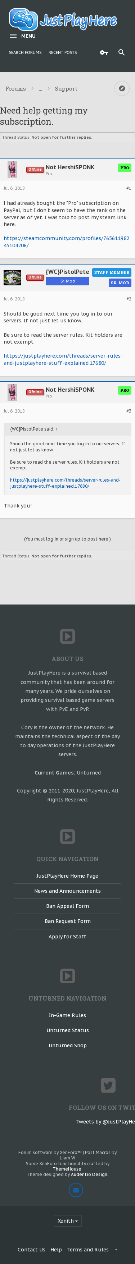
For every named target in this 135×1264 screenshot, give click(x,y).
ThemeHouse (67, 1169)
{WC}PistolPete (67, 271)
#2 (128, 299)
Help (56, 1249)
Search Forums (25, 52)
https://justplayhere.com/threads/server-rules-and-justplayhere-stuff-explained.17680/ (63, 359)
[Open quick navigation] (122, 88)
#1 (128, 188)
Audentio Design (89, 1174)
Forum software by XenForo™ (50, 1152)
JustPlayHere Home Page (67, 876)
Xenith (66, 1221)
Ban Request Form (68, 921)
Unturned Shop (68, 1045)
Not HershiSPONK (70, 167)
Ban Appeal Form (67, 906)
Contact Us (31, 1249)
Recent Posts (63, 52)
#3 (128, 411)
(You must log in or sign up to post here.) (67, 539)
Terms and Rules (88, 1249)
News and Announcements (67, 891)
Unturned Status (67, 1030)
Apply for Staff (67, 936)
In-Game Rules (67, 1015)
